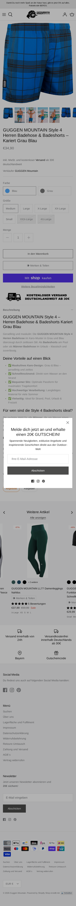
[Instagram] (38, 481)
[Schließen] (68, 423)
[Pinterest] (43, 481)
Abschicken (38, 470)
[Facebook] (32, 481)
